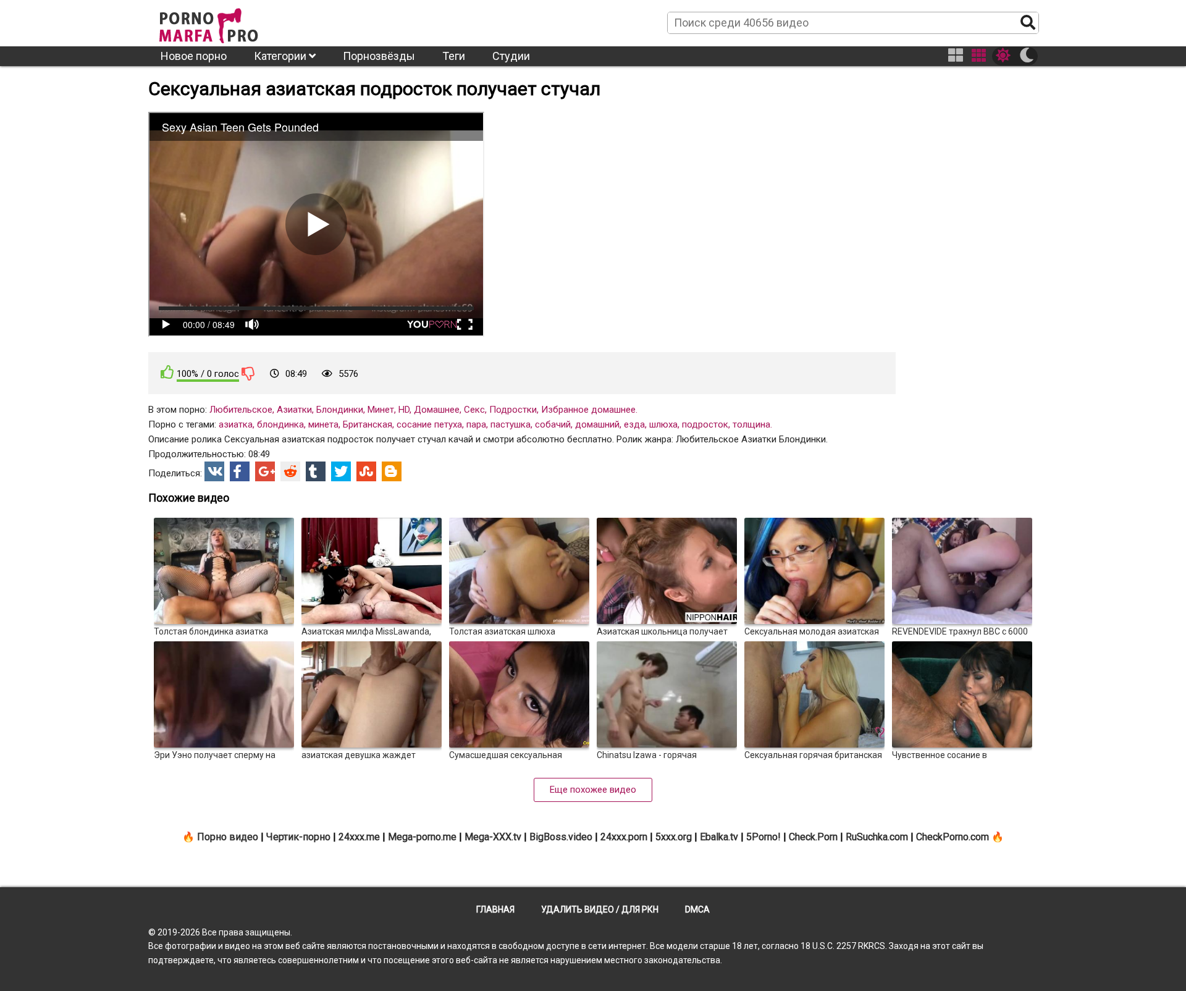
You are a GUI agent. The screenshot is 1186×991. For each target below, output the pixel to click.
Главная (495, 909)
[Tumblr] (316, 471)
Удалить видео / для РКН (599, 909)
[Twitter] (341, 471)
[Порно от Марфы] (225, 22)
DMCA (697, 909)
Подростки (513, 409)
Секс (474, 409)
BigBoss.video (560, 837)
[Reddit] (290, 471)
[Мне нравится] (167, 372)
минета (323, 424)
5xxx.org (673, 837)
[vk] (214, 471)
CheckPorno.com (952, 837)
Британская (367, 424)
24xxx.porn (623, 837)
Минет (381, 409)
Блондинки (339, 409)
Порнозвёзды (379, 55)
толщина (751, 424)
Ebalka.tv (719, 837)
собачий (553, 424)
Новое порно (194, 55)
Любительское (240, 409)
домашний (597, 424)
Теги (453, 55)
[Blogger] (392, 471)
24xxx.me (359, 837)
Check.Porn (813, 837)
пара (476, 424)
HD (404, 409)
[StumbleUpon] (366, 471)
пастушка (510, 424)
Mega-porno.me (422, 837)
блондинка (280, 424)
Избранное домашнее (588, 409)
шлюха (663, 424)
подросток (705, 424)
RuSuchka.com (877, 837)
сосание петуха (429, 424)
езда (634, 424)
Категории (281, 55)
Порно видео (227, 837)
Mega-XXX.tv (493, 837)
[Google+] (265, 471)
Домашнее (437, 409)
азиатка (236, 424)
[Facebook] (240, 471)
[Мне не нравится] (248, 373)
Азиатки (294, 409)
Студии (511, 55)
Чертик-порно (298, 837)
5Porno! (763, 837)
